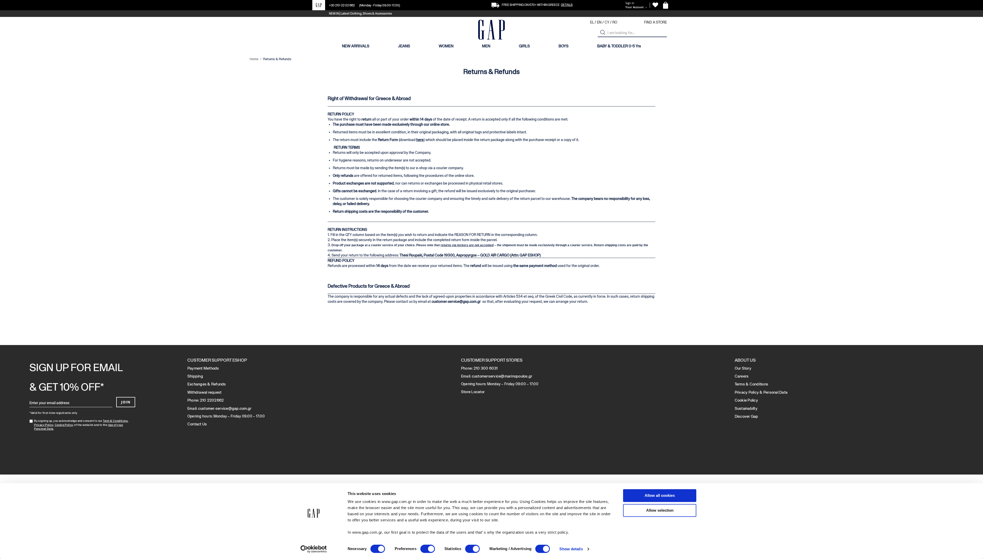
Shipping (195, 376)
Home (254, 59)
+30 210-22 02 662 (342, 5)
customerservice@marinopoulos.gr (502, 376)
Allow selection (660, 510)
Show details (571, 549)
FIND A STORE (655, 22)
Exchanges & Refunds (206, 384)
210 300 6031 (486, 368)
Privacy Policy (44, 424)
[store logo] (491, 30)
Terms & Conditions (751, 384)
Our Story (743, 368)
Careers (742, 376)
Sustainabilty (746, 408)
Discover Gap (746, 416)
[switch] (427, 549)
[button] (602, 32)
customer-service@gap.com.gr (456, 301)
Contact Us (197, 424)
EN (599, 22)
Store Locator (473, 392)
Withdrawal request (204, 392)
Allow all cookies (660, 495)
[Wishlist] (655, 5)
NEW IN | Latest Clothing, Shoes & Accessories (360, 13)
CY (607, 22)
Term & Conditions (115, 420)
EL (592, 22)
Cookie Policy (64, 424)
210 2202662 (212, 400)
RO (614, 22)
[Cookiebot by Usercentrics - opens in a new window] (313, 549)
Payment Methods (203, 368)
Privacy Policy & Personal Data (761, 392)
